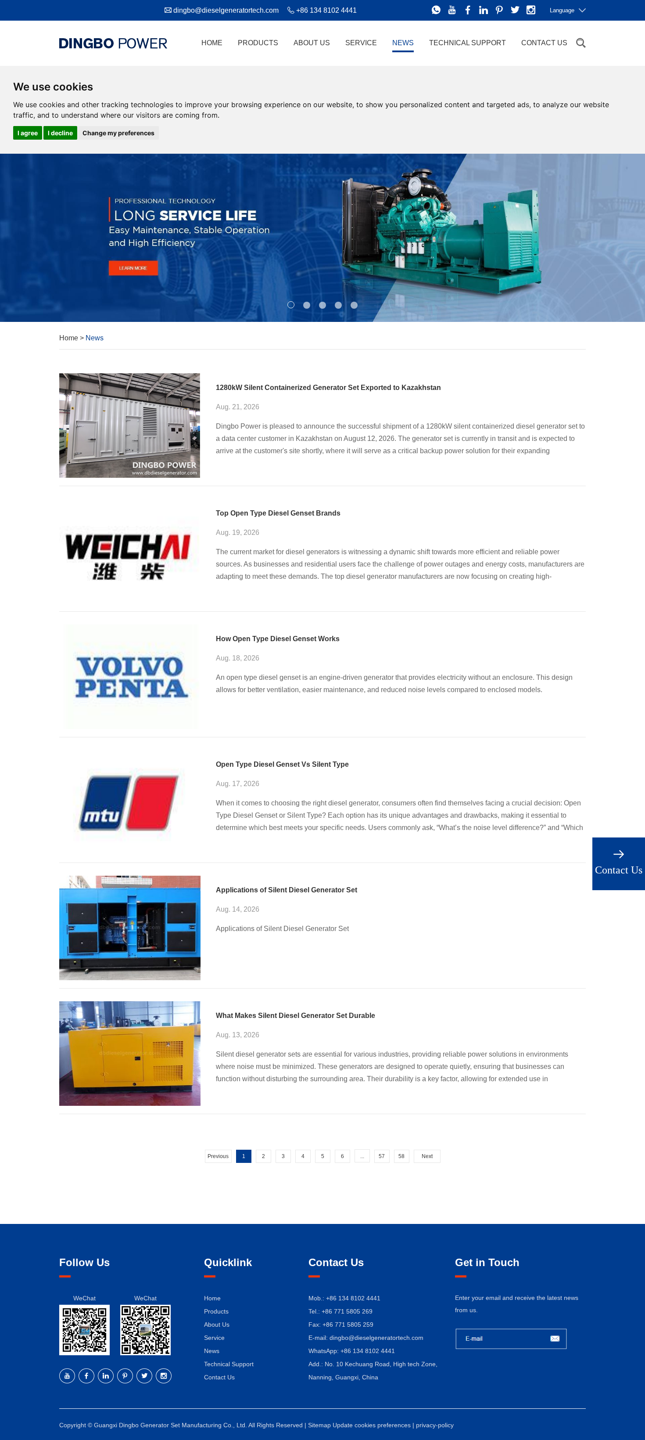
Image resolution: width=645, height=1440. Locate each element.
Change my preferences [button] (118, 133)
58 (401, 1156)
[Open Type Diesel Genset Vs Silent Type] (130, 802)
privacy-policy (435, 1425)
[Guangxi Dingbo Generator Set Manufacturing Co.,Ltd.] (322, 238)
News (403, 43)
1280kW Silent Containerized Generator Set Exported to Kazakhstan (328, 387)
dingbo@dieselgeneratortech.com (226, 10)
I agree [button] (28, 133)
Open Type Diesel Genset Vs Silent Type (282, 764)
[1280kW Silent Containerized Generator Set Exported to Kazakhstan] (130, 425)
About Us (312, 43)
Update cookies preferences (372, 1425)
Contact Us (544, 43)
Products (258, 43)
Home (211, 43)
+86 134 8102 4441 (367, 1350)
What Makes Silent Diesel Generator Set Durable (295, 1015)
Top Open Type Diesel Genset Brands (278, 513)
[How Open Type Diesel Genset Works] (130, 676)
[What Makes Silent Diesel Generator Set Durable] (130, 1053)
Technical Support (467, 43)
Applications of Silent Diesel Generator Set (286, 890)
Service (361, 43)
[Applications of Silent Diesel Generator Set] (130, 928)
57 (382, 1156)
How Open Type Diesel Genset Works (278, 638)
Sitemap (319, 1425)
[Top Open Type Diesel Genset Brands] (130, 551)
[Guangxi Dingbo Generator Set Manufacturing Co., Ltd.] (113, 43)
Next (427, 1156)
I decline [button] (60, 133)
